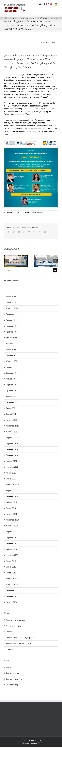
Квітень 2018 (11, 549)
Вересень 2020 (12, 437)
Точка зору (10, 649)
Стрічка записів (12, 673)
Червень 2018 (12, 543)
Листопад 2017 (12, 578)
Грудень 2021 (11, 355)
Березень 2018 (12, 555)
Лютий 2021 (11, 408)
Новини (21, 212)
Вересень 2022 (12, 314)
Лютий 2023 (11, 296)
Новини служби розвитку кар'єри (20, 637)
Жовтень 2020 (12, 432)
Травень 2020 (12, 455)
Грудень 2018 (11, 514)
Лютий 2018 (11, 561)
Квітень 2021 (11, 396)
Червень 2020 (12, 449)
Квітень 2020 (11, 461)
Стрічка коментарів (14, 679)
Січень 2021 (11, 414)
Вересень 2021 (12, 367)
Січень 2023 (11, 302)
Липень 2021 (11, 379)
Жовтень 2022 (12, 308)
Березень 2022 (12, 343)
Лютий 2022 (11, 349)
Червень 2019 (12, 496)
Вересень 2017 (12, 590)
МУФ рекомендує (13, 626)
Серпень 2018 (12, 537)
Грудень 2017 (11, 573)
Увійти (8, 667)
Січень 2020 (11, 479)
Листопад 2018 (12, 520)
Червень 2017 (12, 596)
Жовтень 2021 (12, 361)
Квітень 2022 (11, 338)
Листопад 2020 (12, 426)
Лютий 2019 (11, 508)
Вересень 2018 (12, 531)
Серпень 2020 (12, 443)
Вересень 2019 (12, 490)
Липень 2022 (11, 320)
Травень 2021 (12, 390)
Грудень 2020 (11, 420)
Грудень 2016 (11, 602)
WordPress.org (12, 685)
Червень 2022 (12, 326)
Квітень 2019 (11, 502)
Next (54, 42)
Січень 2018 (11, 567)
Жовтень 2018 (12, 526)
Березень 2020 (12, 467)
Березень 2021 (12, 402)
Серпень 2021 (12, 373)
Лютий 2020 (11, 473)
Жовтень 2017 (12, 584)
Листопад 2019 (12, 484)
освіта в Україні (37, 743)
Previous (46, 42)
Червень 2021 (12, 385)
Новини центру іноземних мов (18, 643)
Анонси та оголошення (15, 620)
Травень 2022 (12, 332)
